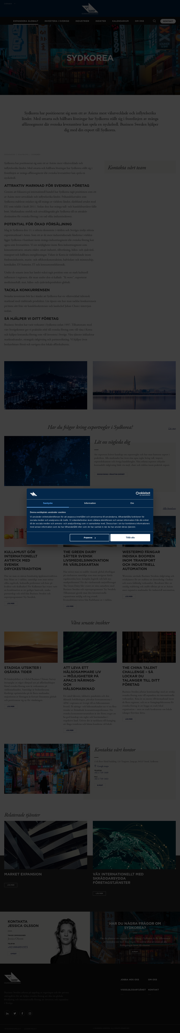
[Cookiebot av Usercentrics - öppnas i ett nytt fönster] (138, 494)
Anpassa (88, 537)
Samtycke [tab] (48, 503)
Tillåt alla (130, 537)
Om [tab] (132, 503)
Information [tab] (90, 503)
